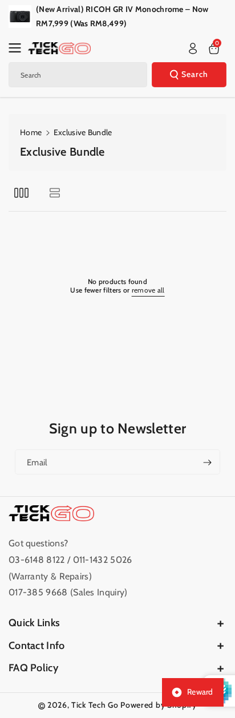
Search (194, 74)
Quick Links (34, 622)
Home (31, 132)
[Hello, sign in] (192, 48)
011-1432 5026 (102, 559)
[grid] (21, 192)
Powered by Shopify (158, 705)
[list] (54, 192)
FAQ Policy (33, 668)
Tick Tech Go (94, 705)
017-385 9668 (38, 592)
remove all (148, 290)
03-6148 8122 (38, 559)
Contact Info (37, 645)
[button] (18, 48)
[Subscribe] (207, 462)
